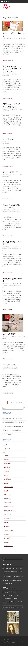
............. (14, 642)
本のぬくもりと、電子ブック (9, 602)
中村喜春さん (7, 498)
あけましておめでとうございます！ (11, 607)
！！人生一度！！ (8, 518)
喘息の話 (6, 542)
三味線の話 (6, 471)
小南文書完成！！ (8, 546)
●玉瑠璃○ (6, 526)
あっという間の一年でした (9, 592)
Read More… (5, 57)
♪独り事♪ (15, 38)
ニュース (4, 444)
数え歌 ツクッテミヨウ (9, 510)
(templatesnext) (16, 641)
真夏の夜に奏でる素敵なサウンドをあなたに (13, 422)
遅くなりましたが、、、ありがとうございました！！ (12, 69)
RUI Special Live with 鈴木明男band (11, 430)
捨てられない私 (9, 365)
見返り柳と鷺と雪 (6, 598)
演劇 (7, 75)
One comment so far (8, 358)
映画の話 (6, 483)
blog (3, 452)
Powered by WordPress (7, 641)
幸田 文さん (7, 495)
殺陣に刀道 (6, 534)
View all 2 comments (8, 60)
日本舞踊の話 (7, 479)
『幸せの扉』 (7, 455)
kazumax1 (15, 598)
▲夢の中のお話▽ (8, 487)
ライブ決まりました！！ (8, 434)
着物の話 (6, 475)
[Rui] (5, 6)
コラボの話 (6, 538)
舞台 (5, 40)
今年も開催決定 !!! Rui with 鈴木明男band (12, 426)
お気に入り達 (7, 514)
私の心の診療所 (9, 334)
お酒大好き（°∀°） (8, 530)
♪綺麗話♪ (6, 522)
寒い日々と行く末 (10, 172)
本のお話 (6, 491)
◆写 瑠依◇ (7, 467)
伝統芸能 (22, 38)
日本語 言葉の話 (8, 502)
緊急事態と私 (8, 139)
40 (16, 402)
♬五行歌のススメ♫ (9, 506)
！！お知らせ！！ (6, 448)
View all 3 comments (8, 199)
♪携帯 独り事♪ (16, 210)
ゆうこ (19, 592)
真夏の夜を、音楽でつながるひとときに (12, 418)
